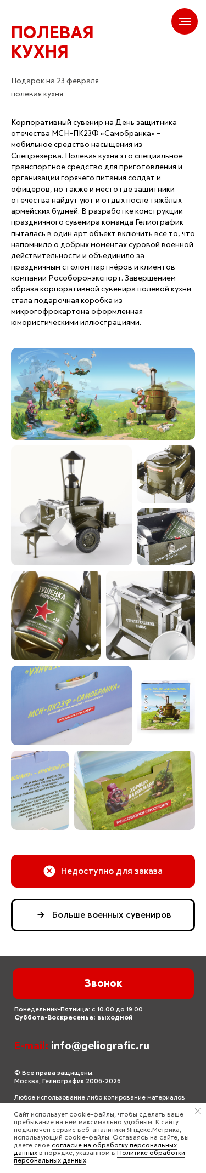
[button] (103, 871)
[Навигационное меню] (185, 21)
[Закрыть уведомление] (197, 1111)
